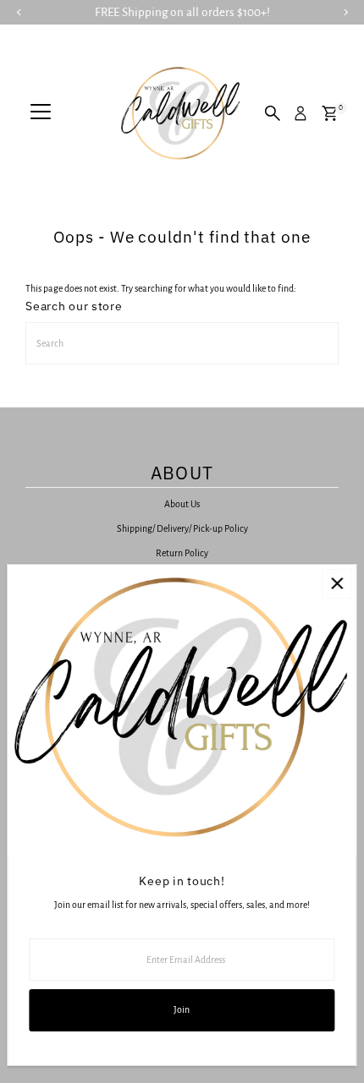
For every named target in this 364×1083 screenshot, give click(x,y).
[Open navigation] (40, 113)
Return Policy (182, 553)
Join (182, 1009)
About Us (182, 504)
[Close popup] (336, 584)
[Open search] (272, 113)
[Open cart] (330, 113)
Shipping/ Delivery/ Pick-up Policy (182, 528)
